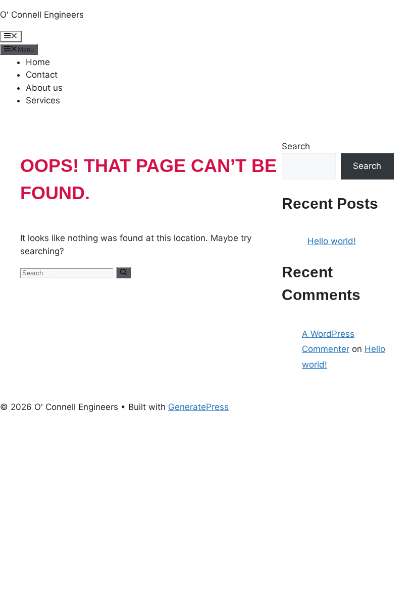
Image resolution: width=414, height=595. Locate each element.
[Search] (123, 272)
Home (38, 62)
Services (43, 100)
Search (296, 146)
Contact (42, 75)
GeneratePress (198, 407)
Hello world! (331, 241)
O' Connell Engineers (42, 15)
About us (44, 88)
